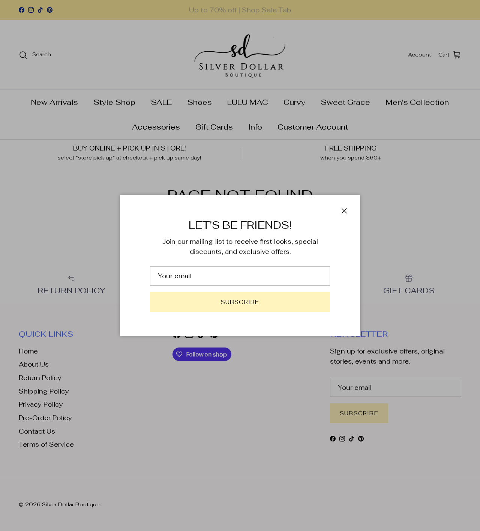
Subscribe (240, 302)
